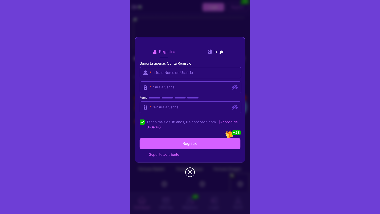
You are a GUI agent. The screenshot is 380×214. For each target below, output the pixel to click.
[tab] (164, 51)
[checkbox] (190, 124)
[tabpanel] (189, 88)
